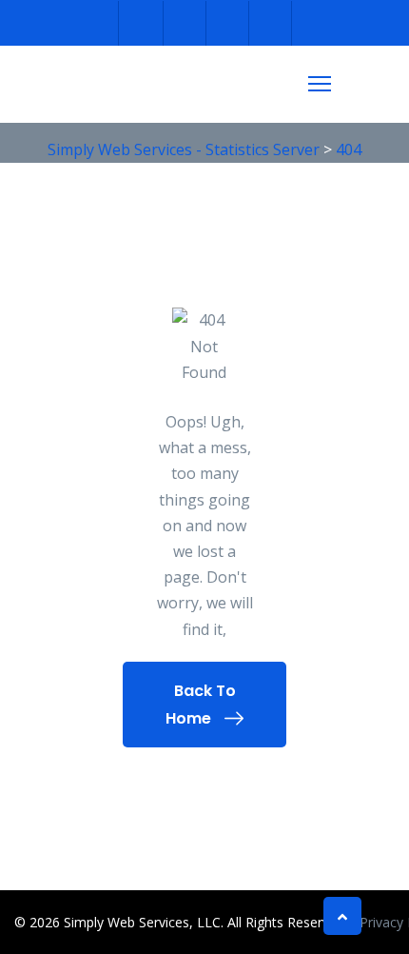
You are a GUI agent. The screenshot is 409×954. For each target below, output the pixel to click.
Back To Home (201, 704)
